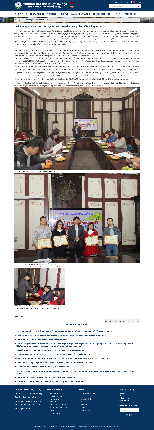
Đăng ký (129, 415)
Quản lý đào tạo (86, 410)
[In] (133, 321)
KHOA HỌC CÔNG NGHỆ (58, 408)
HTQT (51, 410)
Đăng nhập (118, 2)
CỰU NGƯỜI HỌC (55, 413)
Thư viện (84, 405)
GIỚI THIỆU (29, 20)
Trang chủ (19, 20)
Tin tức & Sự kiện (52, 20)
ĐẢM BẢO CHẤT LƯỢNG (58, 405)
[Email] (138, 321)
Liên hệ (127, 2)
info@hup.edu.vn (24, 409)
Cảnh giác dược (86, 402)
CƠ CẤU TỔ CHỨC (55, 396)
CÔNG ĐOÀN (40, 20)
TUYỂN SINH (52, 14)
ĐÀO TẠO (52, 402)
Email (83, 408)
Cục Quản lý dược (87, 399)
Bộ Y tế (83, 396)
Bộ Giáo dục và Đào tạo (89, 393)
